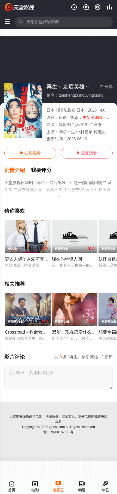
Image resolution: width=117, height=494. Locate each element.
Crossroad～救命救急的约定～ (34, 332)
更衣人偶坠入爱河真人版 (29, 258)
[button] (17, 170)
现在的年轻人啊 (67, 258)
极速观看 (86, 153)
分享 (106, 86)
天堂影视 (16, 416)
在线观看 (30, 153)
